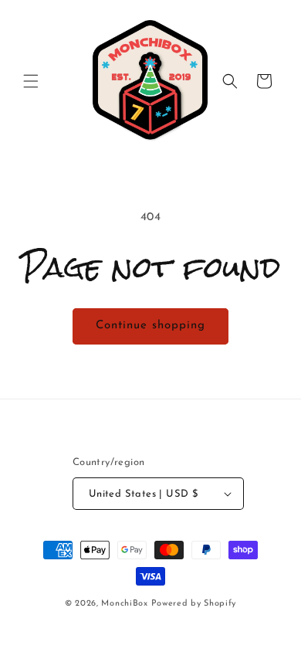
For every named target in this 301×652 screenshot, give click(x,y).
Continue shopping (150, 325)
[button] (31, 81)
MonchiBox (124, 603)
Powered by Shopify (194, 603)
